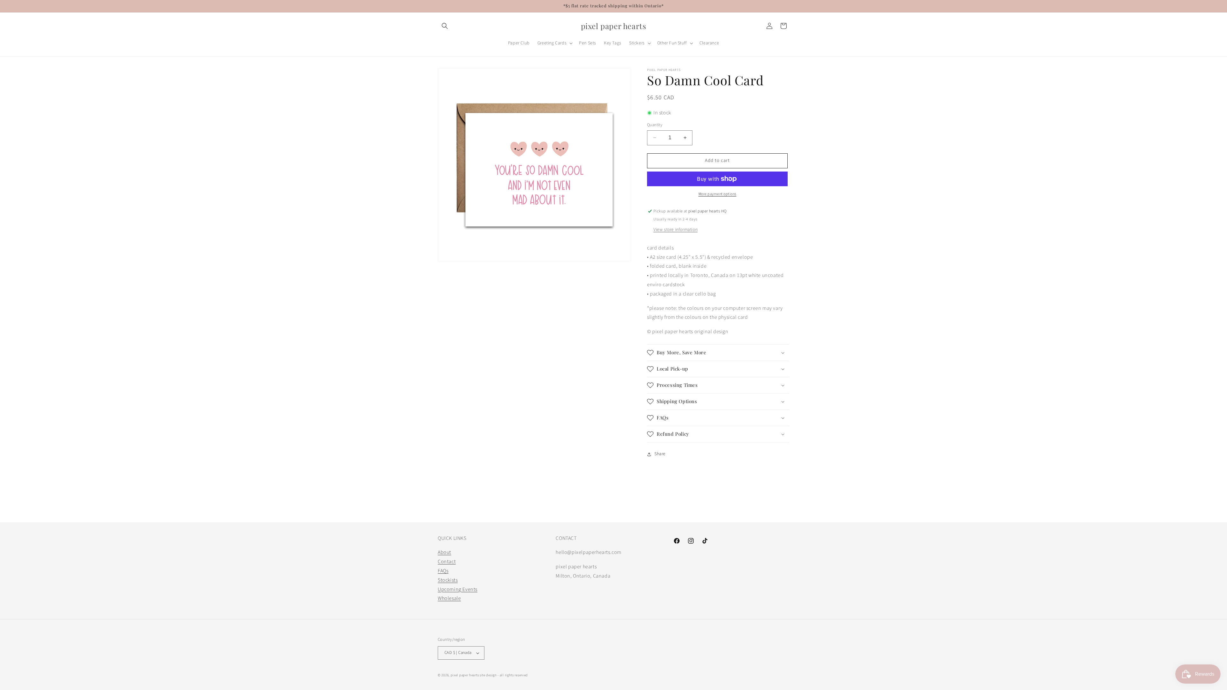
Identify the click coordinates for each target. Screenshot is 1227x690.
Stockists (448, 580)
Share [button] (660, 454)
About (444, 552)
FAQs (443, 570)
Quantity (654, 125)
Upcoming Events (457, 589)
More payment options (717, 194)
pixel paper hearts (465, 675)
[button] (445, 26)
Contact (447, 561)
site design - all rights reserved (504, 675)
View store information (675, 229)
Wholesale (449, 598)
